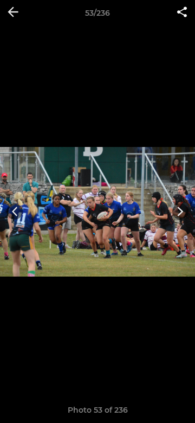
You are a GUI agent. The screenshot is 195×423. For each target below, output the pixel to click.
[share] (182, 13)
